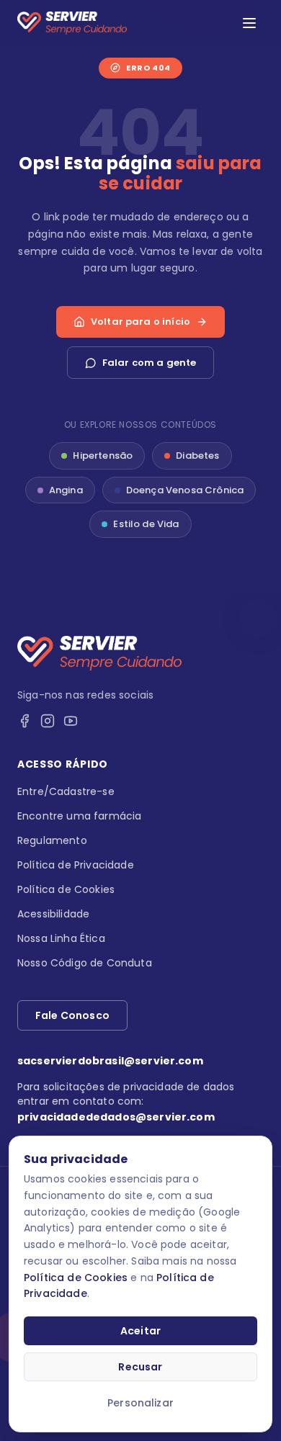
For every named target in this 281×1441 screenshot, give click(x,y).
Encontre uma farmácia (79, 816)
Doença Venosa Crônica (185, 490)
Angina (66, 490)
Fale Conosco (72, 1015)
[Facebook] (24, 721)
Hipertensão (103, 455)
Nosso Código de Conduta (84, 963)
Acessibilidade (53, 914)
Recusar (140, 1367)
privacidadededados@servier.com (116, 1117)
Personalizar (140, 1403)
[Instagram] (47, 721)
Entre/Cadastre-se (66, 791)
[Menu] (249, 23)
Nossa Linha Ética (61, 938)
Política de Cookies (76, 1277)
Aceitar (140, 1331)
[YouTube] (70, 721)
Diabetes (197, 455)
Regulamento (52, 840)
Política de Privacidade (75, 865)
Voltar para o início (140, 321)
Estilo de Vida (146, 524)
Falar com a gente (149, 362)
